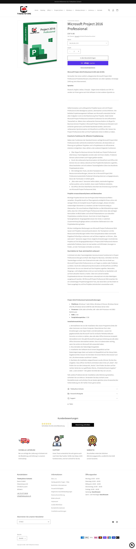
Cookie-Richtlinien (56, 505)
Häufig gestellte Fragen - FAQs (60, 482)
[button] (49, 10)
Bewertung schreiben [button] (83, 425)
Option (69, 39)
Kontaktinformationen (58, 508)
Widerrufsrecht (55, 498)
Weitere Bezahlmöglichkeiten (88, 67)
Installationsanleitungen (58, 511)
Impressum (54, 501)
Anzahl (69, 47)
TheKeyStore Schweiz (34, 544)
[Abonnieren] (48, 522)
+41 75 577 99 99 (22, 493)
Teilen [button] (71, 404)
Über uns (54, 479)
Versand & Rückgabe (57, 488)
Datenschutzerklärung (58, 495)
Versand (77, 36)
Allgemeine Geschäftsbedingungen (61, 492)
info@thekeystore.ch (24, 496)
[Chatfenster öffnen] (132, 545)
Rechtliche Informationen (59, 485)
